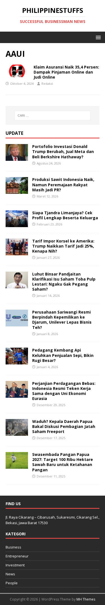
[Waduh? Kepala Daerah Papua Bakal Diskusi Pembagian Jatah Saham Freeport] (17, 432)
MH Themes (85, 599)
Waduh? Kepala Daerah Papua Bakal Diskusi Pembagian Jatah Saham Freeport (63, 426)
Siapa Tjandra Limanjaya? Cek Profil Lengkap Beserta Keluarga (65, 215)
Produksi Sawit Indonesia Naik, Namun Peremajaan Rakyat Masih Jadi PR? (63, 184)
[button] (97, 37)
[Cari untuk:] (52, 115)
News (10, 573)
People (12, 582)
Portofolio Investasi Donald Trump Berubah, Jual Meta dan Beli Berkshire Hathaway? (63, 151)
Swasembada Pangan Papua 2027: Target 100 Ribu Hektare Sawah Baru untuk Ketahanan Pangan (62, 462)
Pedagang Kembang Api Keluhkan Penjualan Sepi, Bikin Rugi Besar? (63, 355)
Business (13, 547)
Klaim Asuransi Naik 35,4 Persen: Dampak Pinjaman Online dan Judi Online (66, 72)
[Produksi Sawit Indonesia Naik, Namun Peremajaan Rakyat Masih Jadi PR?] (17, 190)
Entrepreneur (17, 556)
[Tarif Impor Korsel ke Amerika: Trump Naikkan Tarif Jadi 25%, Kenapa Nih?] (17, 252)
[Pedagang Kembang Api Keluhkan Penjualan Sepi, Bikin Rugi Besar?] (17, 361)
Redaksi (47, 83)
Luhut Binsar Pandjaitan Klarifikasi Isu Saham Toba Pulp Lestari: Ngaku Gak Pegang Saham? (63, 281)
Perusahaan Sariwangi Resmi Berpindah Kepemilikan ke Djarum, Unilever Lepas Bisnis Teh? (62, 319)
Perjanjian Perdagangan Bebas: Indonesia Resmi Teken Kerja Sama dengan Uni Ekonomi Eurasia (63, 391)
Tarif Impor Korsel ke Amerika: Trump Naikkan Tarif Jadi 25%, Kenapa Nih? (63, 246)
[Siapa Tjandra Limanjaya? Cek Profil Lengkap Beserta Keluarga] (17, 223)
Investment (15, 565)
